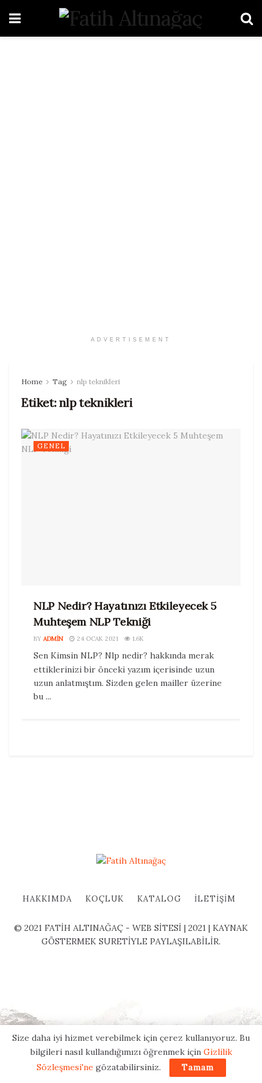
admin (53, 639)
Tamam (198, 1067)
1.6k (137, 639)
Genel (51, 446)
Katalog (159, 899)
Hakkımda (47, 899)
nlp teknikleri (98, 381)
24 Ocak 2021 (96, 639)
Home (32, 381)
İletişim (215, 899)
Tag (59, 381)
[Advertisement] (131, 180)
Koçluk (104, 899)
